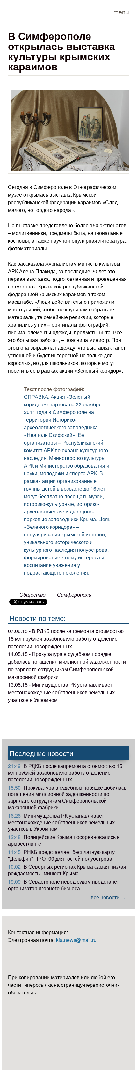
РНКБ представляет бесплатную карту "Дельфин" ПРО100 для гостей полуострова (61, 855)
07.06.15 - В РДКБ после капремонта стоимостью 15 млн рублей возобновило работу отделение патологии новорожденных (66, 638)
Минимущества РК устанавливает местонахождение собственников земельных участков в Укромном (61, 822)
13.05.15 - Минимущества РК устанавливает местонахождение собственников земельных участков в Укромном (61, 692)
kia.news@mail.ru (76, 939)
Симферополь (74, 594)
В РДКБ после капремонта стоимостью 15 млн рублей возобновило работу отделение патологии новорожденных (65, 772)
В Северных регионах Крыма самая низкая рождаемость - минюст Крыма (67, 870)
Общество (32, 594)
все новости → (108, 897)
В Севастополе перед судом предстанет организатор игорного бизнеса (63, 885)
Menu (121, 11)
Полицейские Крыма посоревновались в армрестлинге (64, 840)
